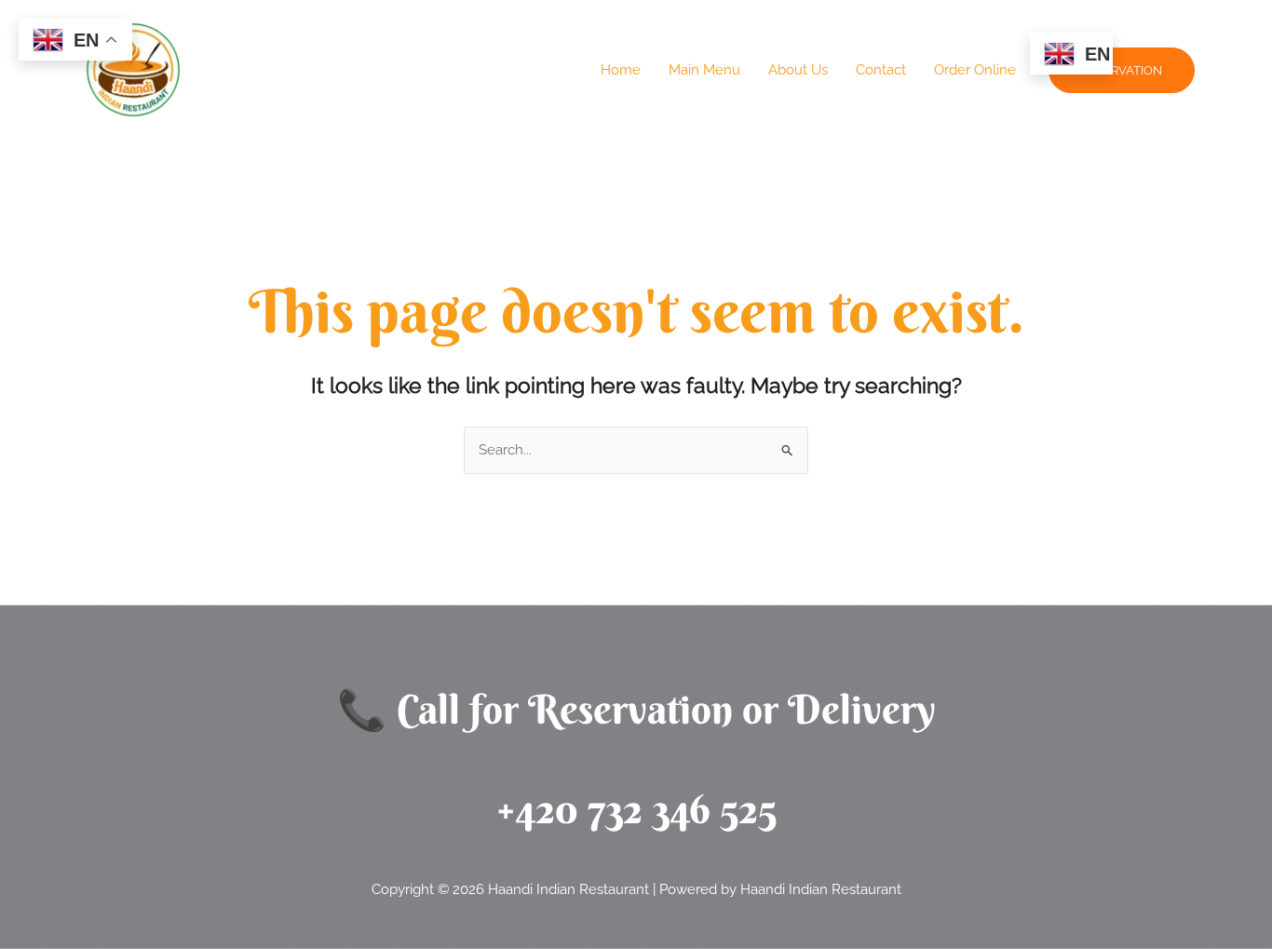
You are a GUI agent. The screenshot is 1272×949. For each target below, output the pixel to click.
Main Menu (704, 69)
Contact (881, 69)
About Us (798, 69)
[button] (1122, 70)
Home (621, 69)
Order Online (975, 69)
